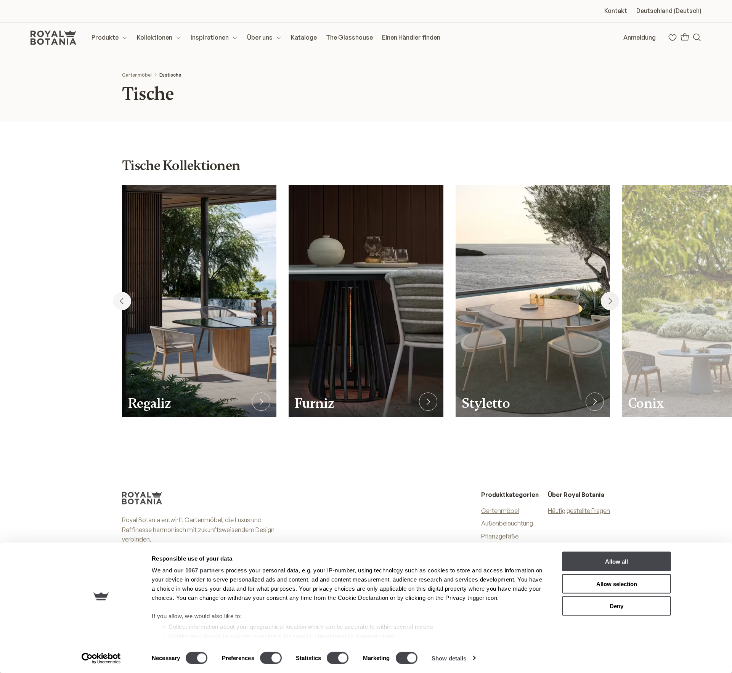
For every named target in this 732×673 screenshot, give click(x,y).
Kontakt (615, 10)
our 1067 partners (199, 570)
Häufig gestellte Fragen (579, 510)
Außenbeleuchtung (507, 523)
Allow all (616, 561)
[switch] (271, 658)
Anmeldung (639, 37)
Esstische (170, 75)
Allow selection (616, 583)
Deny (616, 606)
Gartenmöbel (137, 75)
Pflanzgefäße (499, 536)
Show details (449, 658)
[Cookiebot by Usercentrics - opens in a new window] (101, 658)
